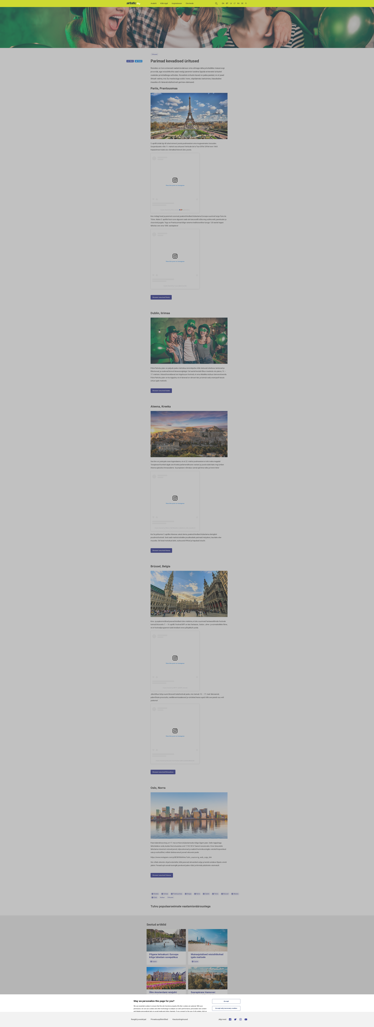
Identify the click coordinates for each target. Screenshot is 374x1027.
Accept (226, 1001)
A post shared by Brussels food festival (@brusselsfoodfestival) (175, 760)
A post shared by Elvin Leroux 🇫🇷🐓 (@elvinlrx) (175, 210)
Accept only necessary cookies (226, 1008)
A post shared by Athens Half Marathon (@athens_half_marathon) (175, 528)
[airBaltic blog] (133, 3)
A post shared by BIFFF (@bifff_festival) (175, 688)
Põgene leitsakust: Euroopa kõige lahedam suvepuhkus (163, 956)
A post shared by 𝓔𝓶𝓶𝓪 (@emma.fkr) (175, 286)
